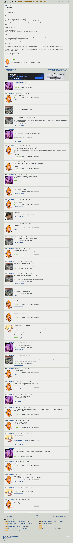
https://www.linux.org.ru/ (7, 538)
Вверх (68, 536)
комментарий (11, 93)
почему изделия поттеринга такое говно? (50, 525)
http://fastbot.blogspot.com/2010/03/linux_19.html (24, 82)
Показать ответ (17, 89)
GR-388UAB (44, 526)
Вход (67, 1)
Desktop (10, 5)
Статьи (29, 1)
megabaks (13, 59)
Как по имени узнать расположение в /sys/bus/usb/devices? (20, 523)
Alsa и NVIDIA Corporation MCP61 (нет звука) (17, 528)
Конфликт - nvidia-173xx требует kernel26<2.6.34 (12, 70)
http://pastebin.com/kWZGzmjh (20, 440)
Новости (20, 1)
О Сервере (5, 536)
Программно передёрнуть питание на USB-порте (52, 521)
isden (15, 109)
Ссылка (6, 66)
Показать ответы (17, 125)
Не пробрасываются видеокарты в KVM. (17, 526)
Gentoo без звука (45, 523)
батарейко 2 (9, 7)
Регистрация (62, 1)
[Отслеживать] (66, 14)
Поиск (44, 1)
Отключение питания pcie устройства (50, 528)
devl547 (16, 337)
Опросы (36, 1)
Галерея (25, 1)
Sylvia (15, 87)
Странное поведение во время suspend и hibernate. (19, 530)
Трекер (40, 1)
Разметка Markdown (17, 536)
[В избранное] (66, 10)
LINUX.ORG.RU (10, 2)
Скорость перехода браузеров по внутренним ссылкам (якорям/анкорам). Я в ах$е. (57, 70)
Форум (32, 1)
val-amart (16, 214)
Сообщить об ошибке (7, 537)
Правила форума (11, 536)
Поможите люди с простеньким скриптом (17, 521)
